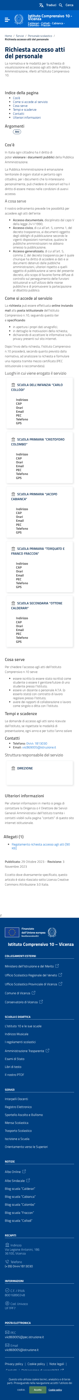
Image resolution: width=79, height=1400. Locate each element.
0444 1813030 (36, 743)
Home (8, 36)
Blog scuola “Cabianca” (20, 1197)
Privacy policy (14, 1363)
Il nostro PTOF (14, 1075)
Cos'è (16, 97)
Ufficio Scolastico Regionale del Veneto (31, 974)
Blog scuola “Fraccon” (19, 1213)
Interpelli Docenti (16, 1099)
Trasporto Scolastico (18, 1131)
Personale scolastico (40, 36)
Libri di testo (13, 1067)
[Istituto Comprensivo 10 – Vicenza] (19, 18)
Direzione (25, 768)
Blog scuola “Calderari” (20, 1189)
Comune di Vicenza (17, 992)
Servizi (20, 36)
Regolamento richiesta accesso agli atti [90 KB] (41, 846)
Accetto (38, 1390)
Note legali (56, 1363)
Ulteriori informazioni (27, 117)
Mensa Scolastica (16, 1123)
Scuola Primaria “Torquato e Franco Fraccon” (38, 551)
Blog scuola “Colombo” (20, 1204)
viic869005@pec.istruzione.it (24, 1337)
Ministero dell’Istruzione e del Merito (29, 966)
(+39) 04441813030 (19, 1266)
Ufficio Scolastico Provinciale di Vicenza (31, 983)
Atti (17, 131)
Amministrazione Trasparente (24, 1050)
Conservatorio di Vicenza (21, 1001)
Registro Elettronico (18, 1107)
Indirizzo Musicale (16, 1034)
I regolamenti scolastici (20, 1042)
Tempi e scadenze (24, 109)
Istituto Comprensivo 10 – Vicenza (41, 944)
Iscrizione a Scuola (17, 1139)
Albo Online (13, 1171)
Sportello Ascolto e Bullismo (24, 1115)
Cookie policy (55, 1390)
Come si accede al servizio (30, 101)
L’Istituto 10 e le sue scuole (23, 1026)
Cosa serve (20, 105)
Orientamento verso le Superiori (26, 1147)
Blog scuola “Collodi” (18, 1221)
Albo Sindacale (15, 1180)
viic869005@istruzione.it (39, 747)
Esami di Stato (14, 1059)
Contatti (18, 113)
